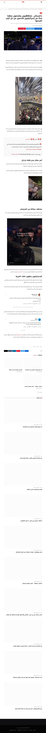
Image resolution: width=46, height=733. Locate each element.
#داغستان (28, 139)
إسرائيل (41, 346)
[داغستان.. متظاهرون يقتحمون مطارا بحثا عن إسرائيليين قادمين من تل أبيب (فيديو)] (23, 40)
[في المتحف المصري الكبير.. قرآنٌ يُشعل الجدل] (23, 443)
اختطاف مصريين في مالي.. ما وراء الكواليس (31, 520)
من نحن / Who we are (25, 730)
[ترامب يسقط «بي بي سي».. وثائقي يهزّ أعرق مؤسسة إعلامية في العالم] (23, 599)
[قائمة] (41, 2)
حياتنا (41, 456)
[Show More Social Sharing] (16, 29)
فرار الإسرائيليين (21, 272)
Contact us (34, 730)
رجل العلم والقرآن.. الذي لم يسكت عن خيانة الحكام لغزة (28, 708)
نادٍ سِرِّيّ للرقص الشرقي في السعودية (33, 369)
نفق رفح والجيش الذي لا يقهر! (15, 369)
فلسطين (34, 346)
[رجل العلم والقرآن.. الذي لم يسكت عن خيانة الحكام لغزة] (23, 693)
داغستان (37, 346)
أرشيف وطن (36, 8)
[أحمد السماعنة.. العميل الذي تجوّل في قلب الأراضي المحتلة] (23, 662)
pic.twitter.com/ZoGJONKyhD (33, 149)
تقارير (41, 518)
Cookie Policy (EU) (19, 730)
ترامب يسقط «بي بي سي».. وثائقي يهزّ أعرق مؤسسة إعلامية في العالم (24, 614)
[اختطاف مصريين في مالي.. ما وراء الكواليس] (23, 505)
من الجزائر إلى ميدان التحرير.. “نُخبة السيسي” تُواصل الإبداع (27, 646)
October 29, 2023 (16, 154)
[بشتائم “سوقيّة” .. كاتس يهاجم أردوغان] (33, 379)
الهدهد (33, 8)
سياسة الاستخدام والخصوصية (12, 730)
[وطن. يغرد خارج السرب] (23, 2)
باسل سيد (40, 25)
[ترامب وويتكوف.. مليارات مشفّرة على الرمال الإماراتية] (23, 537)
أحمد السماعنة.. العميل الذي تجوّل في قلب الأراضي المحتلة (27, 677)
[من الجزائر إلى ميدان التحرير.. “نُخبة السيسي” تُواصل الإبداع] (23, 631)
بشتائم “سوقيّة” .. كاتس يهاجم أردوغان (33, 386)
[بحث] (4, 2)
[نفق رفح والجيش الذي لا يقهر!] (13, 362)
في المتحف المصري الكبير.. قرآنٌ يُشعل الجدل (31, 458)
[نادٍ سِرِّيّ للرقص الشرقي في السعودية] (33, 362)
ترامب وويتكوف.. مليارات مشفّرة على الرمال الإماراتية (29, 552)
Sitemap (31, 730)
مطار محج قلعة (19, 335)
